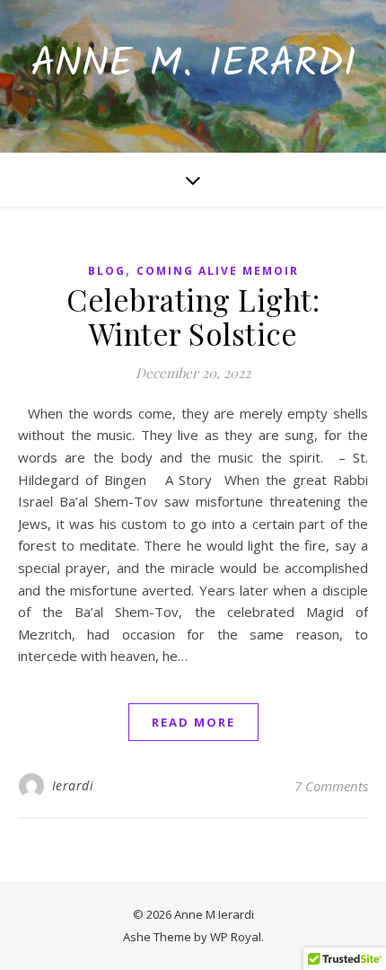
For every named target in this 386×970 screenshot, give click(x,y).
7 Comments (331, 786)
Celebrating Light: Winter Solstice (193, 316)
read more (193, 722)
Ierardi (73, 785)
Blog (107, 270)
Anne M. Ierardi (193, 65)
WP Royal (235, 937)
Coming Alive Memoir (217, 270)
